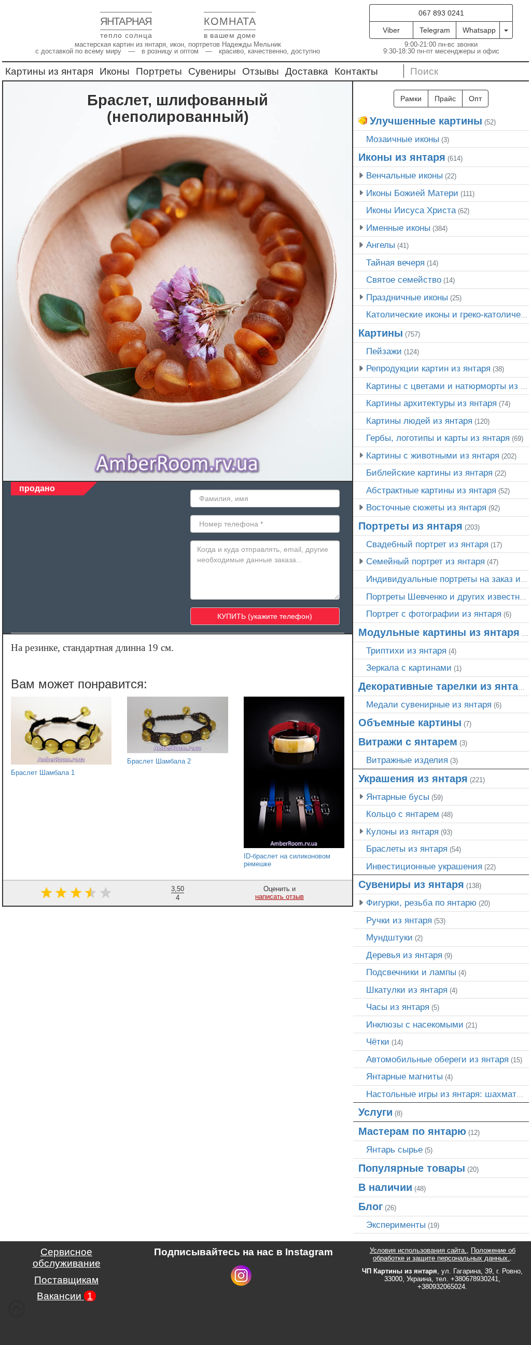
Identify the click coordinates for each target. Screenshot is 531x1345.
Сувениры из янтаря (411, 884)
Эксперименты (396, 1224)
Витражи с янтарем (407, 741)
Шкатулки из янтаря (407, 990)
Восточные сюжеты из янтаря (426, 507)
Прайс (445, 98)
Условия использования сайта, (418, 1250)
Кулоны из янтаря (402, 831)
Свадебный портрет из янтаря (427, 544)
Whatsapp (479, 30)
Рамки (411, 98)
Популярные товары (411, 1168)
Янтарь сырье (394, 1149)
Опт (475, 98)
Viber (391, 30)
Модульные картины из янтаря (439, 632)
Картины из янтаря (49, 71)
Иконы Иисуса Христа (411, 210)
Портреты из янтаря (410, 526)
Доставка (306, 71)
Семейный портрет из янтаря (425, 561)
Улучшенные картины (426, 121)
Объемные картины (410, 722)
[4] (91, 892)
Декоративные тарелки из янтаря (444, 686)
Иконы (115, 71)
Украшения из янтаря (413, 778)
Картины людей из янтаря (419, 420)
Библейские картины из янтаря (429, 472)
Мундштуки (389, 937)
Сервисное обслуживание (67, 1257)
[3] (75, 892)
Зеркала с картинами (409, 667)
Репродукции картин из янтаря (428, 368)
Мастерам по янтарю (412, 1131)
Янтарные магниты (404, 1076)
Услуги (375, 1112)
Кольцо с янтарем (402, 814)
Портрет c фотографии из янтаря (433, 613)
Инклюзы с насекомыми (415, 1024)
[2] (60, 892)
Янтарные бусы (397, 797)
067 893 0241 (441, 13)
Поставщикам (66, 1279)
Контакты (356, 71)
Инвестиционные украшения (424, 866)
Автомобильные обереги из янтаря (437, 1059)
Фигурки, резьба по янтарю (421, 902)
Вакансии (65, 1296)
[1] (46, 892)
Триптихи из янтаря (406, 650)
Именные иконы (398, 228)
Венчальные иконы (404, 175)
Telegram (435, 30)
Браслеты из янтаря (407, 848)
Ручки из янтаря (399, 920)
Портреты (159, 71)
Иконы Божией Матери (412, 193)
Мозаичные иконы (402, 139)
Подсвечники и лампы (411, 972)
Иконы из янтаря (401, 157)
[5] (105, 892)
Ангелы (380, 245)
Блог (370, 1206)
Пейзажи (384, 351)
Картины (380, 333)
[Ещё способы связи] (506, 30)
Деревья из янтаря (404, 955)
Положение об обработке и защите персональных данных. (444, 1254)
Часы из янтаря (397, 1007)
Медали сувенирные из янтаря (429, 704)
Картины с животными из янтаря (432, 455)
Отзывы (260, 71)
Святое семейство (403, 279)
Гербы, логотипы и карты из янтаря (438, 438)
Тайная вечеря (395, 262)
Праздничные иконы (407, 297)
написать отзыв (279, 896)
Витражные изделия (407, 760)
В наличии (385, 1187)
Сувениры (212, 71)
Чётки (377, 1041)
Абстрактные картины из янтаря (431, 490)
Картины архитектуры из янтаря (431, 403)
